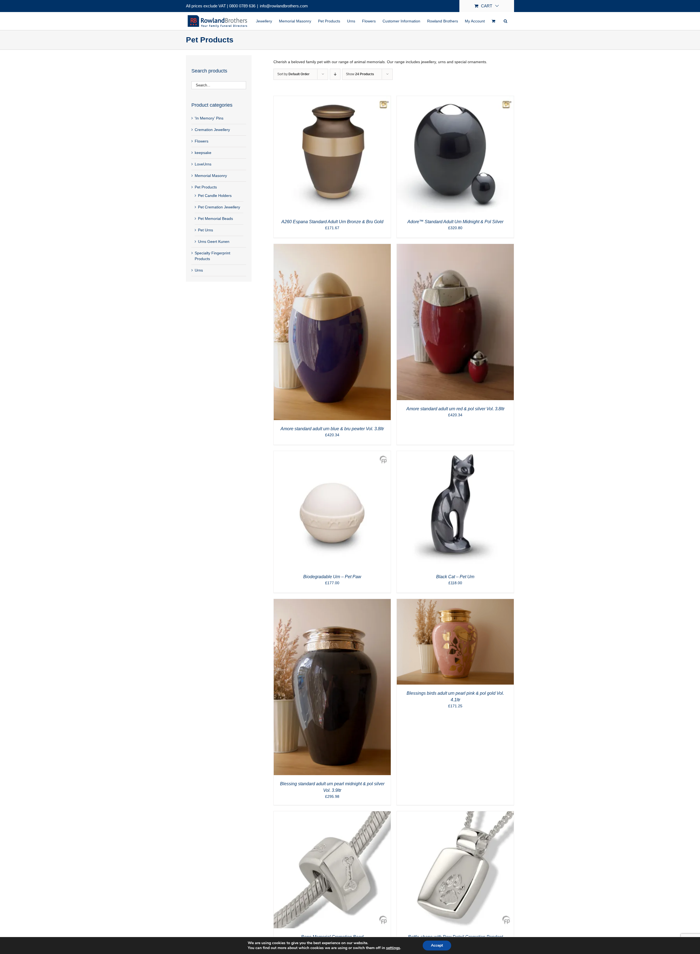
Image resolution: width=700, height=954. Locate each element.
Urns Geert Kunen (213, 241)
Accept (437, 945)
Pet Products (206, 187)
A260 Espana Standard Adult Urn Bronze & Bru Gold (332, 221)
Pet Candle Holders (215, 195)
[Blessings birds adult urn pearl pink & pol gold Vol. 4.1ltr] (455, 602)
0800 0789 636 (242, 6)
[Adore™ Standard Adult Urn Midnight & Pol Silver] (455, 99)
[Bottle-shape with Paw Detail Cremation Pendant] (455, 814)
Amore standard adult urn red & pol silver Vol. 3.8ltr (455, 408)
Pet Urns (205, 230)
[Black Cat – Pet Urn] (455, 454)
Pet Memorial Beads (215, 218)
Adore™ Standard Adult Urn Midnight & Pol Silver (455, 221)
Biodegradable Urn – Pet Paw (332, 576)
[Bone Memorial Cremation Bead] (332, 814)
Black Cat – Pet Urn (455, 576)
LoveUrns (203, 164)
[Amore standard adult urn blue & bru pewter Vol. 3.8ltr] (332, 247)
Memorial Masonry (211, 175)
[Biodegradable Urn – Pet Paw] (332, 454)
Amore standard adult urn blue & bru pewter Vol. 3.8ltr (332, 428)
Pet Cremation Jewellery (219, 207)
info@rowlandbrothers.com (284, 6)
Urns (199, 270)
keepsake (203, 152)
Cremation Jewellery (212, 129)
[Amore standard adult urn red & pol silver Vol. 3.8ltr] (455, 247)
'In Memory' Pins (209, 118)
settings (393, 948)
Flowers (201, 141)
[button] (505, 21)
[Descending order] (335, 74)
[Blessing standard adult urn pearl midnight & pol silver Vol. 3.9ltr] (332, 602)
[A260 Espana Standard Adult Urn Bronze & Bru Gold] (332, 99)
